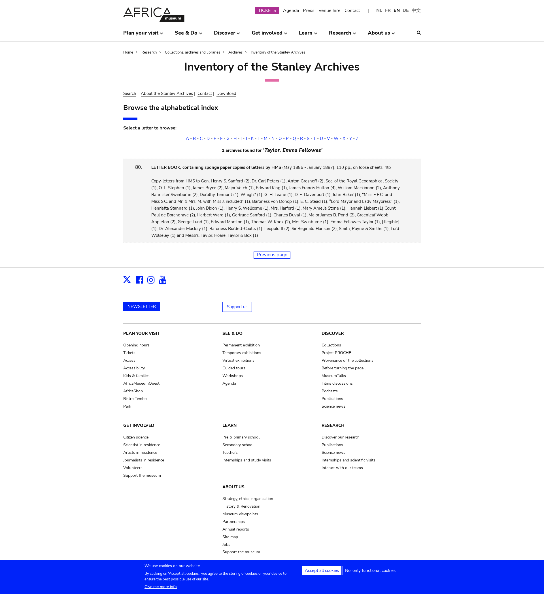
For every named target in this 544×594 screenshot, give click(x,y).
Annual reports (235, 529)
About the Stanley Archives (167, 93)
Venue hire (329, 10)
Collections (331, 345)
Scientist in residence (141, 445)
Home (128, 52)
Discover (333, 333)
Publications (332, 398)
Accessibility (134, 368)
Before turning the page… (344, 368)
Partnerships (233, 521)
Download (226, 93)
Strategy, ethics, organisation (247, 498)
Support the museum (142, 475)
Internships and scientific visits (348, 460)
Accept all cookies (322, 570)
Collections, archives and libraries (192, 52)
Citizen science (135, 437)
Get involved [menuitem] (267, 35)
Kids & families (136, 375)
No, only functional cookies (370, 570)
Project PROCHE (336, 352)
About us (233, 487)
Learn (229, 425)
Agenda (291, 10)
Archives (235, 52)
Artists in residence (140, 452)
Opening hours (136, 345)
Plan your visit (141, 333)
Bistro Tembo (135, 398)
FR (388, 10)
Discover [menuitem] (224, 35)
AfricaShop (133, 391)
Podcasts (330, 391)
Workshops (232, 375)
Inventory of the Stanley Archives (278, 52)
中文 (416, 10)
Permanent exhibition (241, 345)
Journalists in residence (143, 460)
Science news (333, 406)
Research (149, 52)
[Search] (419, 32)
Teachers (230, 452)
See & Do (232, 333)
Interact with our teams (342, 467)
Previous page (272, 255)
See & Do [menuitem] (186, 35)
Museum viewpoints (240, 514)
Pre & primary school (241, 437)
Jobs (226, 544)
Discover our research (341, 437)
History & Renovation (241, 506)
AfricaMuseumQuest (141, 383)
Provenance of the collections (347, 360)
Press (308, 10)
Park (127, 406)
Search (129, 93)
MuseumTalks (334, 375)
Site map (230, 537)
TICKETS (267, 10)
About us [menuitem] (379, 35)
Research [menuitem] (340, 35)
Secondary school (238, 445)
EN (397, 10)
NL (379, 10)
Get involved (138, 425)
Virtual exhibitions (238, 360)
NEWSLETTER (142, 306)
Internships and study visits (246, 460)
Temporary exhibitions (241, 352)
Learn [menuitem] (306, 35)
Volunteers (133, 467)
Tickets (129, 352)
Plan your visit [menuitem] (140, 35)
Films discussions (337, 383)
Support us (237, 307)
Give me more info (160, 587)
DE (406, 10)
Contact (352, 10)
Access (129, 360)
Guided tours (233, 368)
